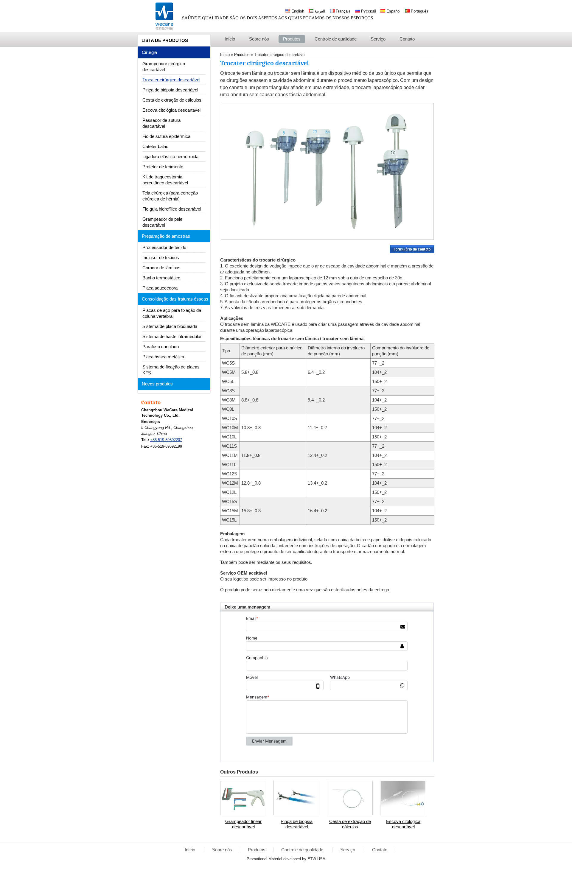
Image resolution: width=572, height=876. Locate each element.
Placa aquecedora (160, 288)
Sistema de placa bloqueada (169, 326)
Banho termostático (161, 278)
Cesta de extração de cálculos (350, 824)
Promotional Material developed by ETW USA (286, 859)
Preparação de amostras (166, 236)
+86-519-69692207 (166, 440)
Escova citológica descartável (403, 824)
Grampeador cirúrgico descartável (163, 66)
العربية (319, 11)
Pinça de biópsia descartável (297, 824)
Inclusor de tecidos (160, 257)
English (297, 11)
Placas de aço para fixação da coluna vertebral (171, 313)
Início (190, 849)
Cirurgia (149, 52)
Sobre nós (222, 849)
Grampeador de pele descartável (162, 222)
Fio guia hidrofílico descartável (171, 209)
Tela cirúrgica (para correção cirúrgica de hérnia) (170, 196)
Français (343, 11)
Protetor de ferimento (162, 166)
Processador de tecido (164, 247)
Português (419, 11)
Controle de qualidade (302, 849)
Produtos (256, 849)
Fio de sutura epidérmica (166, 136)
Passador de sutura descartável (161, 123)
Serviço (348, 849)
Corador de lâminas (161, 267)
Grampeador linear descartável (243, 824)
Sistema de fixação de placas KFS (171, 370)
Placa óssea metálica (163, 356)
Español (392, 11)
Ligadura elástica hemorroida (170, 156)
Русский (368, 11)
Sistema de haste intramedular (172, 336)
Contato (151, 402)
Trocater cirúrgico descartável (171, 79)
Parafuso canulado (160, 346)
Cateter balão (155, 146)
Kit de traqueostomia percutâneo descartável (165, 180)
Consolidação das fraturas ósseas (175, 299)
